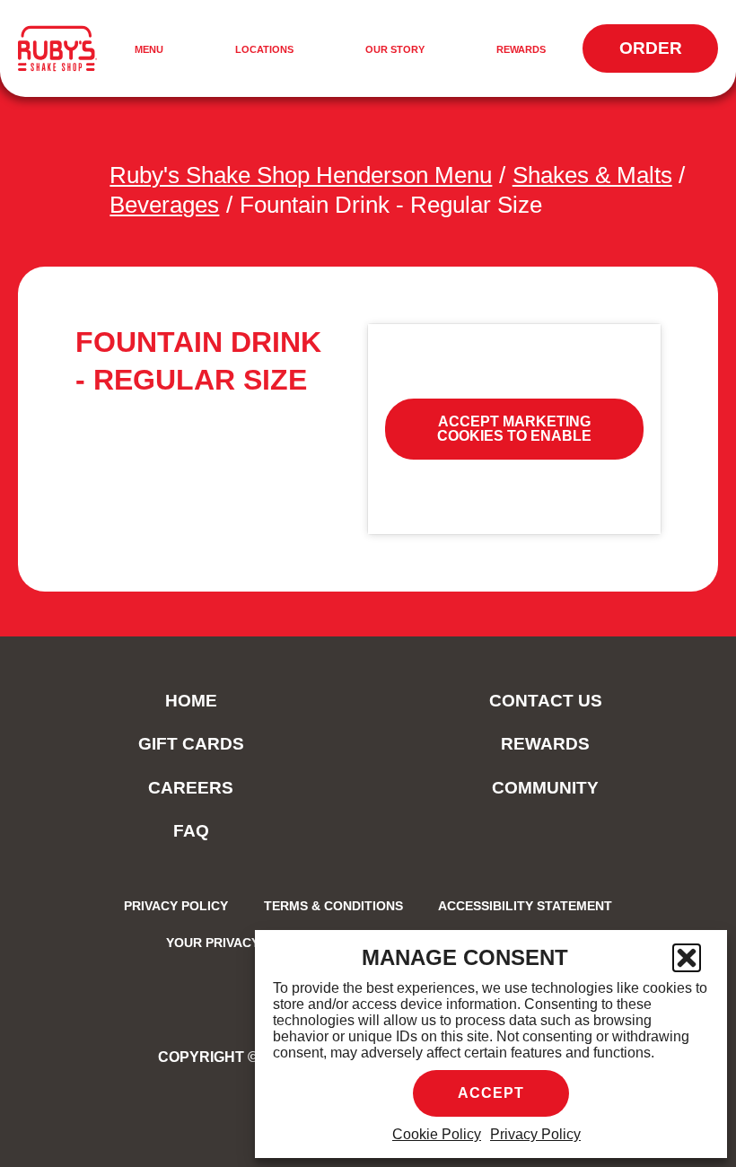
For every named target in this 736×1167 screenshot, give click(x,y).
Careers (190, 787)
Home (191, 700)
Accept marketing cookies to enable (514, 428)
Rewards (521, 49)
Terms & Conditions (333, 906)
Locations (264, 49)
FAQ (191, 830)
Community (545, 787)
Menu (152, 50)
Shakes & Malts (592, 175)
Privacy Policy (535, 1134)
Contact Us (545, 700)
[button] (686, 957)
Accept (491, 1093)
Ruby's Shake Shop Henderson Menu (301, 175)
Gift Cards (191, 743)
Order (668, 56)
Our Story (395, 49)
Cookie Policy (436, 1134)
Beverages (164, 204)
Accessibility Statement (525, 906)
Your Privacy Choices (243, 942)
